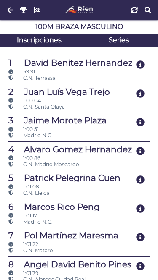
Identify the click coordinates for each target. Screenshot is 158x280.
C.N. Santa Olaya (43, 107)
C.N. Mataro (37, 250)
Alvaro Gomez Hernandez (70, 149)
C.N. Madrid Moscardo (50, 164)
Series (119, 40)
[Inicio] (79, 10)
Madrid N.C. (37, 135)
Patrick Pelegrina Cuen (64, 178)
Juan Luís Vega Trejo (59, 92)
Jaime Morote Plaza (57, 120)
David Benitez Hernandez (70, 63)
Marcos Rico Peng (54, 207)
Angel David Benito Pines (69, 264)
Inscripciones (39, 40)
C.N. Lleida (36, 193)
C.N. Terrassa (39, 78)
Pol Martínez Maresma (63, 235)
